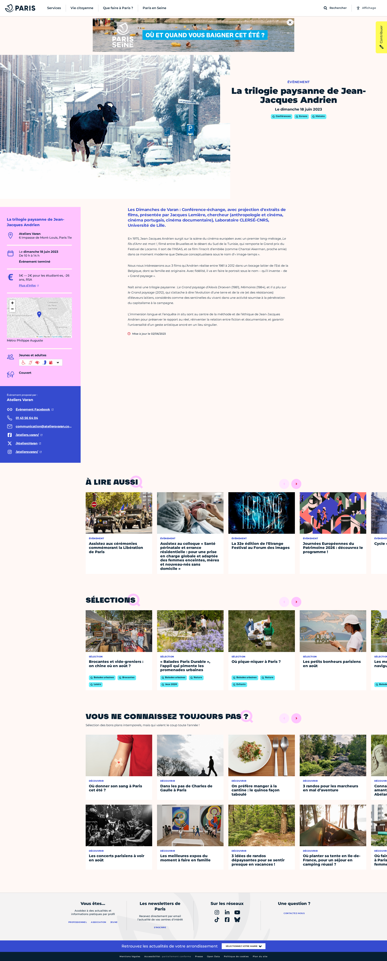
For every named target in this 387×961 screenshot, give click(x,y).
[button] (39, 314)
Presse (199, 956)
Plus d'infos (27, 285)
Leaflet (40, 336)
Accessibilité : (167, 956)
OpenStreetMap (57, 336)
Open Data (213, 956)
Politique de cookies (236, 956)
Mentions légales (130, 956)
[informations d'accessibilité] (40, 362)
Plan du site (260, 956)
